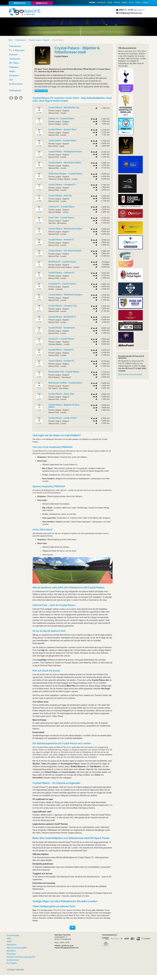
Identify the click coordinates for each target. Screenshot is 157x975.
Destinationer (15, 90)
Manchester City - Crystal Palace (63, 372)
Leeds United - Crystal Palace (62, 140)
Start (10, 40)
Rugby (12, 71)
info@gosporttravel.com (130, 12)
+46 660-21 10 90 (67, 945)
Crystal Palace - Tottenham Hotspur (65, 294)
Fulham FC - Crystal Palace (61, 118)
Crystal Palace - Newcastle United (64, 162)
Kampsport (14, 75)
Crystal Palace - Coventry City (62, 306)
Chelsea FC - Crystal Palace (61, 206)
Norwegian (101, 2)
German (145, 2)
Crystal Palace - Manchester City (63, 107)
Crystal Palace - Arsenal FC (61, 239)
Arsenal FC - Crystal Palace (61, 339)
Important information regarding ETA (21, 957)
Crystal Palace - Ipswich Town (62, 129)
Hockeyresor (14, 58)
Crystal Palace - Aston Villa (61, 394)
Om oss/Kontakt (13, 935)
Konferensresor (16, 83)
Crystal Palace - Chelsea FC (61, 272)
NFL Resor (14, 62)
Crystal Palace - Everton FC (61, 361)
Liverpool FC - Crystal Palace (62, 284)
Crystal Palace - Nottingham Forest (65, 151)
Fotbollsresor (20, 40)
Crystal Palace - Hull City (60, 195)
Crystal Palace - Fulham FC (61, 350)
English (117, 2)
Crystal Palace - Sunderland (61, 328)
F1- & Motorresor (17, 50)
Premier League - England (39, 40)
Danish (109, 2)
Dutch (131, 2)
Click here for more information (130, 374)
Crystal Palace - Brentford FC (62, 317)
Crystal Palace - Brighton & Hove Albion (63, 406)
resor (20, 3)
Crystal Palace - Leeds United (62, 418)
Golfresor (13, 54)
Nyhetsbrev (11, 950)
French (138, 2)
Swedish (92, 2)
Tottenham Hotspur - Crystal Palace (65, 173)
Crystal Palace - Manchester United (65, 228)
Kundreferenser (13, 960)
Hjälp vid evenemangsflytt (17, 947)
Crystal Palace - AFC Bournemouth (64, 250)
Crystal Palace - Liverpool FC (62, 184)
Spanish (124, 2)
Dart (11, 79)
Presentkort (11, 954)
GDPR (9, 941)
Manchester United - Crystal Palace (65, 383)
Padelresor (14, 67)
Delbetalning (11, 944)
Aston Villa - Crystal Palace (61, 217)
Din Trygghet (12, 963)
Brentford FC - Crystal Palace (62, 262)
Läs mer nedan (42, 91)
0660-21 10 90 (125, 9)
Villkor (9, 938)
